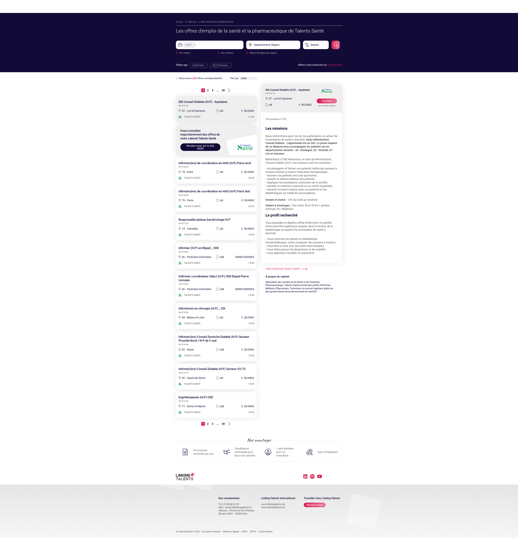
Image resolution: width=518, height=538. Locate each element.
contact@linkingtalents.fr (238, 507)
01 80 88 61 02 (231, 504)
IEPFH (253, 531)
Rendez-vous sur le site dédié (200, 147)
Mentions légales (231, 531)
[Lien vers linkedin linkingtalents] (305, 476)
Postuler (327, 101)
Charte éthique (265, 531)
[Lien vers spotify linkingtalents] (312, 476)
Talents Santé (334, 64)
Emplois (192, 22)
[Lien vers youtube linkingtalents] (319, 476)
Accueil (179, 22)
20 (223, 90)
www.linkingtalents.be (273, 507)
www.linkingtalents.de (273, 504)
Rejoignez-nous (314, 504)
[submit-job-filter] (335, 45)
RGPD (245, 531)
